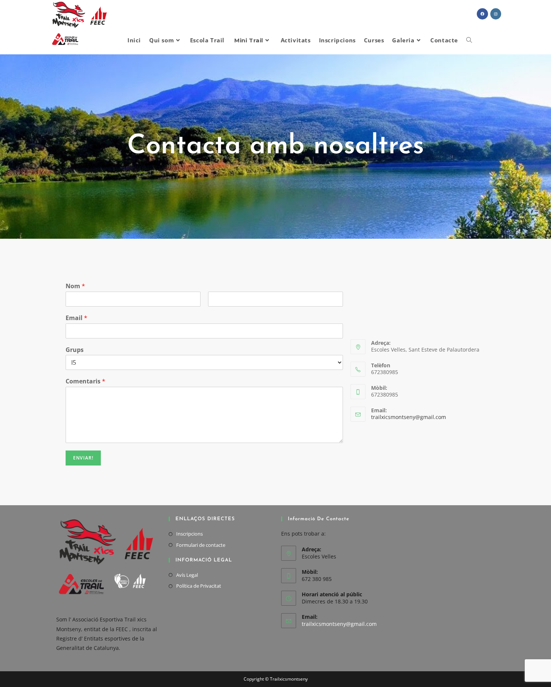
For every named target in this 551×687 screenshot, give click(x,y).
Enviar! (83, 458)
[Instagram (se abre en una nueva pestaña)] (495, 13)
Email (76, 318)
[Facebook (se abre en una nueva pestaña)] (482, 13)
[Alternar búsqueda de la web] (469, 40)
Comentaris (85, 381)
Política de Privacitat (198, 585)
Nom (75, 286)
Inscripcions (189, 533)
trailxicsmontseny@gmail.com (408, 417)
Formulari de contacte (200, 545)
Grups (75, 350)
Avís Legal (187, 575)
